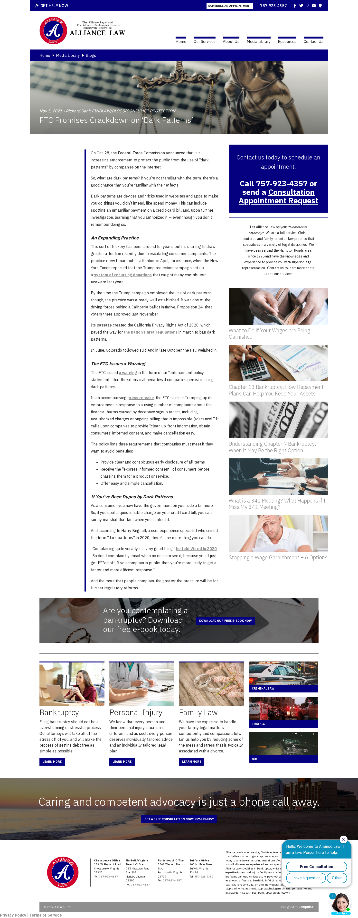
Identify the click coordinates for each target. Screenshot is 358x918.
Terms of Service (45, 915)
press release (140, 397)
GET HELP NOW (54, 5)
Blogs (91, 55)
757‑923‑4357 (273, 5)
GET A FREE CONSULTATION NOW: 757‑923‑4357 (179, 819)
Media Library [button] (259, 41)
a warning (128, 372)
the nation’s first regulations (151, 332)
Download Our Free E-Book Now (225, 620)
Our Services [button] (205, 41)
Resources (287, 41)
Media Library (68, 55)
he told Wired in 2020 (196, 548)
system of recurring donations (123, 274)
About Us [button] (231, 41)
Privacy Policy (13, 915)
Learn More (52, 761)
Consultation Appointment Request (278, 196)
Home (181, 41)
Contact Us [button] (313, 41)
